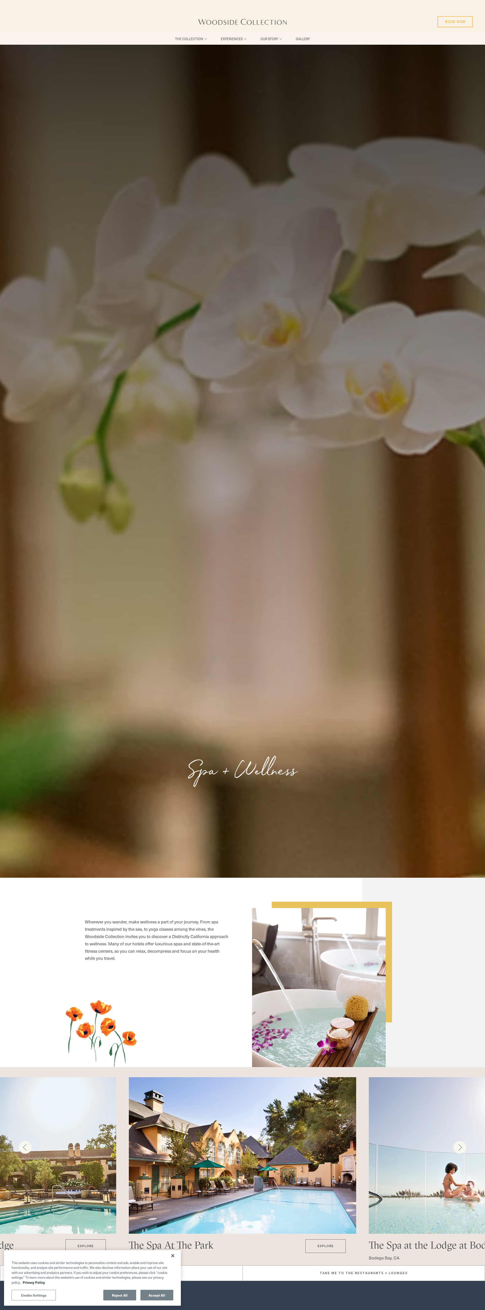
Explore (82, 1243)
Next (459, 1147)
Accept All (157, 1295)
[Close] (172, 1255)
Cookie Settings (34, 1295)
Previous (25, 1147)
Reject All (120, 1295)
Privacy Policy (34, 1282)
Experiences (232, 38)
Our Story (269, 38)
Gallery (303, 38)
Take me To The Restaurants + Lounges (364, 1273)
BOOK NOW (454, 20)
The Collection (189, 38)
